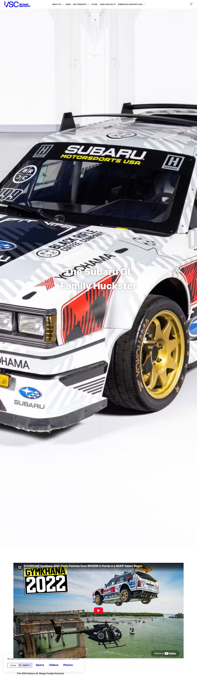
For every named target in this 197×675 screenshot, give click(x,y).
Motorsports (80, 4)
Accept (13, 665)
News (68, 4)
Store (94, 4)
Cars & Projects (107, 4)
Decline (26, 665)
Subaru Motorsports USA (130, 4)
